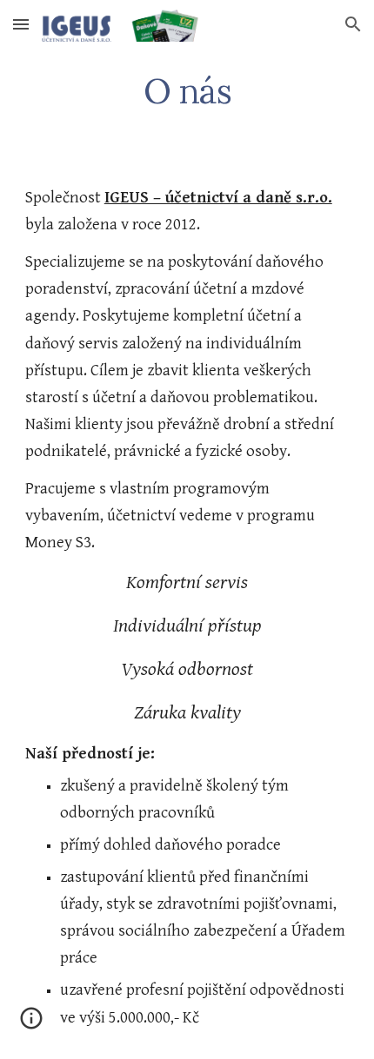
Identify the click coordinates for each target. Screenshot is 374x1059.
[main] (187, 91)
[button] (21, 24)
